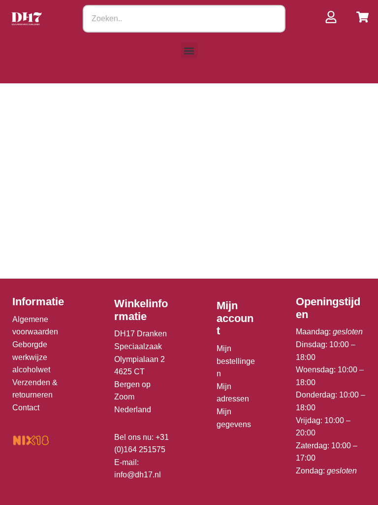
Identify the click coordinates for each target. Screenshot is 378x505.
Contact (25, 407)
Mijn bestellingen (236, 361)
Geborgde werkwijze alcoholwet (31, 357)
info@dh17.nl (137, 474)
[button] (189, 50)
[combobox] (184, 19)
